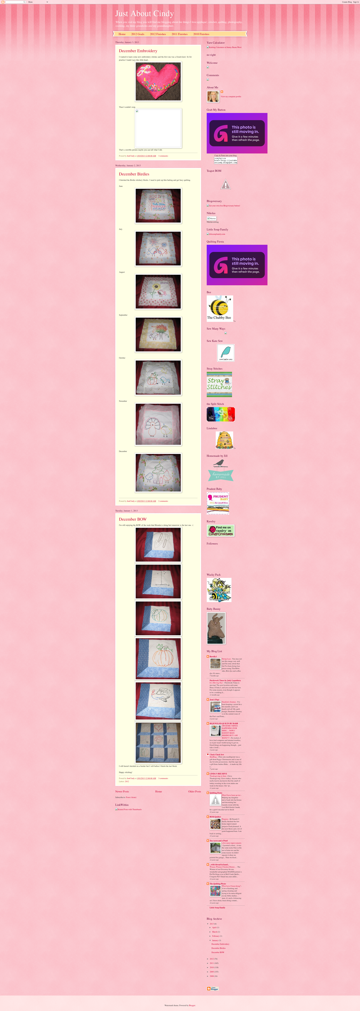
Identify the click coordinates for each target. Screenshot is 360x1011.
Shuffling (213, 757)
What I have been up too (231, 795)
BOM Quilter (215, 816)
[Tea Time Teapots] (226, 193)
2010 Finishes (201, 34)
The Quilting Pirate (218, 883)
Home (122, 34)
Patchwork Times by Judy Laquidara (225, 680)
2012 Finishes (158, 34)
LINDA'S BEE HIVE (218, 773)
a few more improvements (231, 843)
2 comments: (163, 501)
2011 (212, 963)
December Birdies (134, 174)
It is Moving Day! (217, 682)
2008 (212, 976)
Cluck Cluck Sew (217, 754)
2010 (212, 967)
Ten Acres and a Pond (219, 840)
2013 (212, 923)
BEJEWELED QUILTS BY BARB (224, 723)
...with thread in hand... (219, 864)
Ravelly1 (213, 656)
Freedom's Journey (229, 702)
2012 (127, 781)
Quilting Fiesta (216, 792)
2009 (212, 971)
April (214, 927)
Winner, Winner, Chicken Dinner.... (223, 867)
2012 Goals (137, 34)
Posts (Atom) (131, 797)
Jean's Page (214, 699)
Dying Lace (226, 658)
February (216, 936)
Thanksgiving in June (218, 776)
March (215, 931)
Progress (225, 819)
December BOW (133, 519)
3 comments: (163, 155)
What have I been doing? (231, 886)
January (215, 940)
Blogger (192, 1005)
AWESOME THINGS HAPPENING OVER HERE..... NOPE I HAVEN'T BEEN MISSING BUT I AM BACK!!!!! (230, 731)
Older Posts (194, 791)
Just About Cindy (144, 13)
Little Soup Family (217, 907)
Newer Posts (122, 791)
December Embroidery (138, 50)
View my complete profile (231, 96)
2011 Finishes (180, 34)
